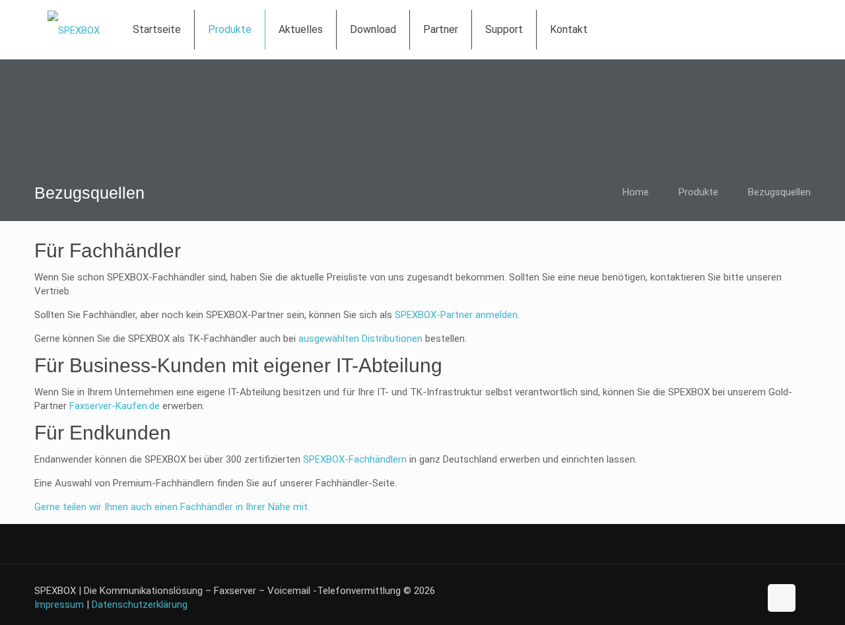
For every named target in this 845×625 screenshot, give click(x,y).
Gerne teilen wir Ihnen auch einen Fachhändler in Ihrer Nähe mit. (172, 507)
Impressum (59, 604)
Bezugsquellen (779, 192)
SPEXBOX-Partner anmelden (456, 315)
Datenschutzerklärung (139, 604)
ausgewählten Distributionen (360, 339)
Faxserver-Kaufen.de (114, 406)
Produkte (698, 192)
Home (636, 192)
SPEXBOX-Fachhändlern (355, 459)
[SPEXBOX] (74, 29)
